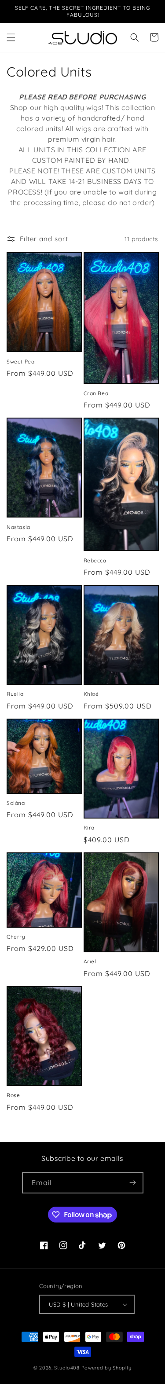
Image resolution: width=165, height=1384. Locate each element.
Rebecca (95, 560)
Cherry (16, 936)
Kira (89, 827)
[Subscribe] (133, 1182)
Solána (16, 803)
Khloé (91, 693)
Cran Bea (96, 393)
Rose (13, 1095)
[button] (11, 37)
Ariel (90, 961)
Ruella (15, 693)
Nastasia (18, 527)
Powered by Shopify (106, 1368)
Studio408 (66, 1368)
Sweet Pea (20, 361)
